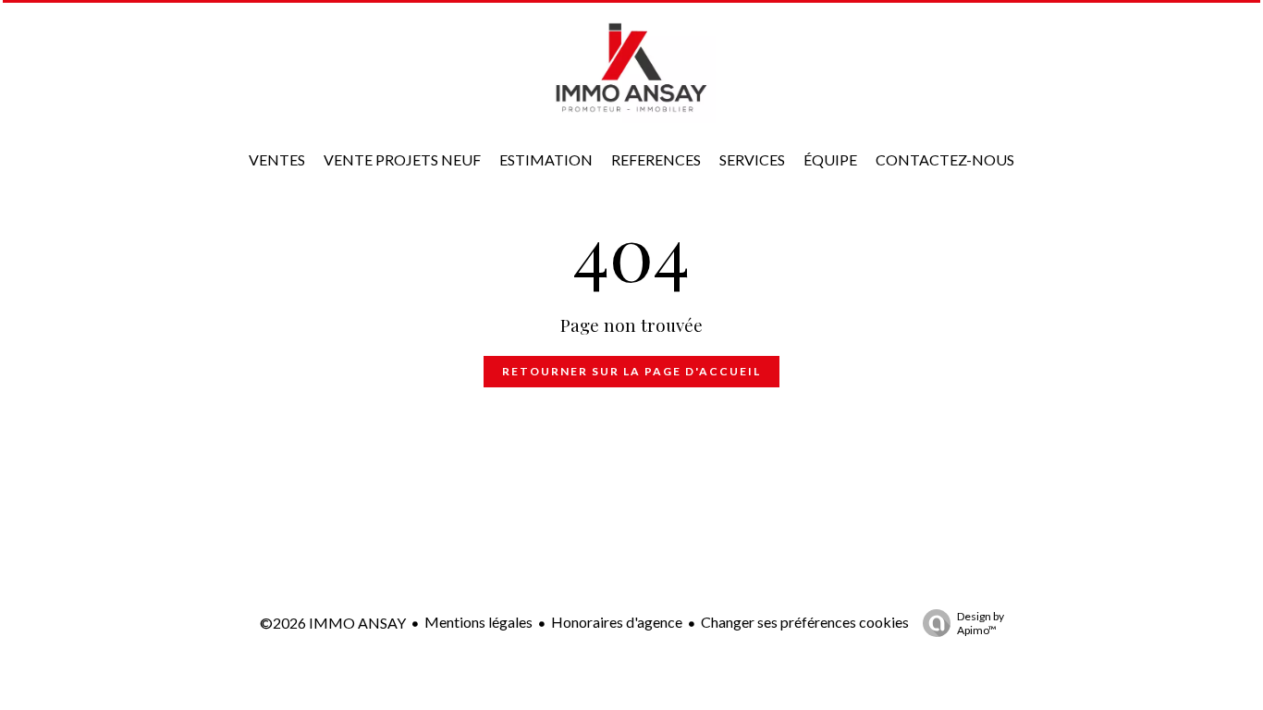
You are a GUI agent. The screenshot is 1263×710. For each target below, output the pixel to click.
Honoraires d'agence (616, 621)
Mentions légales (478, 621)
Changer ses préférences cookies (805, 621)
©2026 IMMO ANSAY (333, 622)
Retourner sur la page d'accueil (631, 371)
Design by (980, 623)
